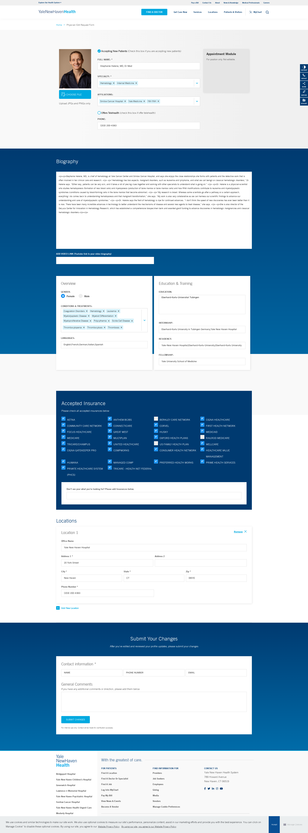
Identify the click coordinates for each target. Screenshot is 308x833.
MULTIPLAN (120, 438)
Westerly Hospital (64, 813)
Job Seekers (158, 778)
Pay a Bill (195, 2)
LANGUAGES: (68, 338)
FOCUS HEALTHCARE (79, 432)
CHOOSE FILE (74, 94)
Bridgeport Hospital (65, 774)
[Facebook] (205, 789)
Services (197, 12)
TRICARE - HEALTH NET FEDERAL (132, 468)
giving (156, 789)
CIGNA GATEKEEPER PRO (81, 450)
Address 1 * (67, 556)
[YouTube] (221, 789)
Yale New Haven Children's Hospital (73, 779)
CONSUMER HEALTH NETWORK (178, 450)
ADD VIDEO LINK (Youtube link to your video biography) (83, 253)
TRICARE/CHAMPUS (78, 444)
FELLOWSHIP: (166, 354)
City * (64, 571)
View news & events (111, 801)
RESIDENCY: (165, 338)
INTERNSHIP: (166, 322)
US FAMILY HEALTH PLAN (174, 444)
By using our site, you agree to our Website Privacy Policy (148, 826)
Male (87, 296)
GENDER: (65, 291)
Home (59, 25)
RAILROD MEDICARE (218, 438)
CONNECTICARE (122, 425)
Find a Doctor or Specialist (114, 778)
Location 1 (69, 532)
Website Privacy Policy (108, 826)
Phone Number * (69, 586)
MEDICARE (73, 438)
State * (127, 571)
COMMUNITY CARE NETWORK (84, 425)
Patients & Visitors (233, 12)
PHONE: (102, 119)
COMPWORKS (121, 450)
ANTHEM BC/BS (122, 419)
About (217, 2)
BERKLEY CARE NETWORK (175, 419)
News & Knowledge (231, 2)
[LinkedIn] (213, 789)
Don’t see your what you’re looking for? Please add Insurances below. (100, 489)
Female (71, 296)
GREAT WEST (120, 432)
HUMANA (72, 462)
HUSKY (164, 432)
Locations (213, 12)
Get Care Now (180, 12)
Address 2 (160, 556)
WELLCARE (212, 444)
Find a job (106, 784)
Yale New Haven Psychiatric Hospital (74, 796)
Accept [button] (274, 824)
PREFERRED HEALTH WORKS (176, 462)
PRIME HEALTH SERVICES (220, 462)
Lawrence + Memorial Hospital (71, 790)
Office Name (67, 541)
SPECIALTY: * (104, 76)
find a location (109, 773)
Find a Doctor (154, 12)
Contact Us (206, 2)
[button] (114, 83)
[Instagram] (217, 789)
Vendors (157, 801)
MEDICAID (212, 432)
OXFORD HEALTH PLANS (174, 438)
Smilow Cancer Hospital (68, 802)
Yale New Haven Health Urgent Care (74, 807)
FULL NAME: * (105, 59)
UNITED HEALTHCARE (126, 444)
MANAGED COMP (123, 462)
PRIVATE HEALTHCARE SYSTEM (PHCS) (85, 471)
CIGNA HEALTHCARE (218, 419)
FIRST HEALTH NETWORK (220, 425)
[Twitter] (209, 789)
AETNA (71, 419)
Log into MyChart (109, 789)
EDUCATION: (165, 291)
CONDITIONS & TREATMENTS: (76, 306)
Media (156, 795)
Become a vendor (110, 806)
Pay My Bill (106, 795)
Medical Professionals (251, 2)
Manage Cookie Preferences (166, 806)
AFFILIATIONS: (105, 94)
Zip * (188, 571)
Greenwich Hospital (65, 785)
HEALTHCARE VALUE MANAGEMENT (218, 453)
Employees (158, 784)
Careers (266, 2)
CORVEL (164, 425)
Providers (157, 773)
